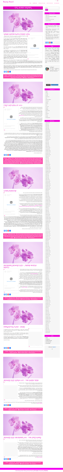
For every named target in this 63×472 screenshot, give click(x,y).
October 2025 (48, 136)
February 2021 (48, 214)
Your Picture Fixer (50, 3)
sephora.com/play (24, 287)
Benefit (22, 234)
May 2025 (47, 143)
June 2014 (47, 325)
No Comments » (38, 163)
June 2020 (47, 225)
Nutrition (47, 113)
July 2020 (47, 224)
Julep (55, 54)
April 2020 (47, 228)
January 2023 (48, 182)
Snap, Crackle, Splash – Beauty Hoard (52, 31)
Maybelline (10, 161)
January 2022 (48, 199)
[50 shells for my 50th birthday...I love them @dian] (46, 78)
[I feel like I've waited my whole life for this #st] (54, 82)
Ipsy (50, 54)
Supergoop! (11, 163)
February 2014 (48, 331)
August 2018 (48, 256)
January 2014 (48, 332)
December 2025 (48, 133)
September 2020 (48, 221)
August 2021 (48, 206)
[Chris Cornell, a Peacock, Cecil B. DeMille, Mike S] (54, 80)
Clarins (32, 234)
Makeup (25, 77)
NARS (17, 161)
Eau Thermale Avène (17, 159)
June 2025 (47, 142)
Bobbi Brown (28, 75)
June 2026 (47, 125)
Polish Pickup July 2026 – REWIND (51, 16)
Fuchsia (52, 51)
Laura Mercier (32, 160)
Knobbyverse (35, 3)
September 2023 (48, 171)
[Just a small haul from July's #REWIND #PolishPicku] (57, 76)
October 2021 (48, 203)
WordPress (46, 470)
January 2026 (48, 132)
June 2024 (47, 158)
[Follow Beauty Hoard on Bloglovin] (52, 347)
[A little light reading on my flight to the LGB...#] (57, 82)
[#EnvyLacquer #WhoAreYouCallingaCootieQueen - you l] (54, 73)
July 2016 (47, 290)
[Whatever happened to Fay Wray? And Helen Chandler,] (50, 80)
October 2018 (48, 253)
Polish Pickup (50, 56)
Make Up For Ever (35, 462)
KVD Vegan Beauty (17, 160)
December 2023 (48, 167)
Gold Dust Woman (48, 20)
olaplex (19, 76)
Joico (23, 235)
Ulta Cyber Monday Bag (34, 273)
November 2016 (48, 285)
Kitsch (34, 235)
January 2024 (48, 165)
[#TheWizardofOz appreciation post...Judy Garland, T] (46, 82)
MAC (5, 236)
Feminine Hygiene (48, 99)
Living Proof (37, 160)
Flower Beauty (28, 159)
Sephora (35, 297)
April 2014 (47, 328)
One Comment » (31, 77)
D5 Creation (36, 470)
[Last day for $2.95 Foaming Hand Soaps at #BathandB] (46, 76)
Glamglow (28, 408)
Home (30, 3)
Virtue (14, 77)
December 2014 (48, 317)
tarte (25, 236)
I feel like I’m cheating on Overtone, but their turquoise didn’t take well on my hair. (30, 206)
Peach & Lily (25, 161)
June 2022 (47, 192)
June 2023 (47, 175)
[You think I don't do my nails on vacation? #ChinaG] (50, 78)
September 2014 (48, 321)
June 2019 (47, 242)
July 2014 (47, 324)
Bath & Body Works (56, 47)
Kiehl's (31, 235)
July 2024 (47, 157)
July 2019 (47, 240)
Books (47, 92)
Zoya (46, 62)
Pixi (31, 161)
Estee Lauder (23, 159)
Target (46, 61)
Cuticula (51, 50)
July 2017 (47, 274)
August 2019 (48, 239)
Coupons (36, 158)
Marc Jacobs (8, 236)
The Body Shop (28, 236)
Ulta (38, 76)
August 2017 (47, 272)
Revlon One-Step (21, 115)
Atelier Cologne (21, 351)
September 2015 (48, 304)
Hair (29, 163)
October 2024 (48, 153)
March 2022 (48, 196)
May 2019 (47, 243)
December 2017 (48, 267)
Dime (38, 75)
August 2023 (48, 172)
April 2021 (47, 211)
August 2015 (47, 306)
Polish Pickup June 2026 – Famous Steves (52, 35)
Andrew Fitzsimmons (19, 158)
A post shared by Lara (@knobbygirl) (33, 57)
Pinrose (40, 351)
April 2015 (47, 311)
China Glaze (54, 48)
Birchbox (49, 48)
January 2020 (48, 232)
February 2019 (48, 247)
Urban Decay (17, 163)
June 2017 (47, 275)
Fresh (32, 159)
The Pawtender (56, 3)
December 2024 (48, 150)
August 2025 (48, 139)
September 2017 (48, 271)
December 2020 (48, 217)
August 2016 (48, 289)
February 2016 (48, 297)
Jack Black (20, 235)
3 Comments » (34, 463)
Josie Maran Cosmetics (33, 408)
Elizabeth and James (28, 462)
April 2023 (47, 178)
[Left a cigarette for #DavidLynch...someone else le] (50, 82)
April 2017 (47, 278)
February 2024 (48, 164)
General (47, 102)
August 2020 (48, 222)
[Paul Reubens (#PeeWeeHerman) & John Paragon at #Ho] (57, 80)
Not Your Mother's (17, 236)
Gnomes (47, 103)
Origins (22, 76)
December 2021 (48, 200)
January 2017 (48, 282)
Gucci (8, 76)
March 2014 (47, 329)
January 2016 (48, 299)
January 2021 (48, 215)
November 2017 (48, 268)
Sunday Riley (35, 76)
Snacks (47, 116)
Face (24, 163)
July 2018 (47, 257)
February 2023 (48, 181)
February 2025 (48, 147)
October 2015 (48, 303)
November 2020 (48, 218)
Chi (31, 75)
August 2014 (48, 322)
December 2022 (48, 183)
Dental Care (47, 96)
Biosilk (25, 234)
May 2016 (47, 293)
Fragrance (27, 163)
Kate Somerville (27, 235)
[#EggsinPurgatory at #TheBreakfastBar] (54, 78)
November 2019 (48, 235)
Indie (48, 54)
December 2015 (48, 300)
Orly (56, 55)
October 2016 (48, 286)
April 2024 (47, 161)
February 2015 (48, 314)
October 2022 (48, 186)
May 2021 (47, 210)
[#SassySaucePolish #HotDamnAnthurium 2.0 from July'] (46, 73)
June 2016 (47, 292)
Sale (27, 76)
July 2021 (47, 207)
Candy (47, 95)
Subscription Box (10, 299)
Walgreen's (58, 61)
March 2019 (47, 246)
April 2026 (47, 128)
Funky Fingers (55, 51)
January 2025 (48, 149)
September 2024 (48, 154)
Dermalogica (34, 75)
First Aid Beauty (47, 51)
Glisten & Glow (55, 53)
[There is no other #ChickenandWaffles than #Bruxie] (46, 80)
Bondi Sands (30, 158)
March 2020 (48, 229)
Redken (25, 76)
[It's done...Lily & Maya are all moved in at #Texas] (50, 76)
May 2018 (47, 260)
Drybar (11, 159)
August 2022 (48, 189)
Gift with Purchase (36, 159)
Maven (52, 55)
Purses (47, 114)
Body (22, 163)
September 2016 (48, 288)
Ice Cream (47, 106)
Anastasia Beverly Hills (21, 297)
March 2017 (47, 279)
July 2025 (47, 140)
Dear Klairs (40, 158)
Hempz (9, 160)
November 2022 (48, 185)
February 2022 (48, 197)
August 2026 (48, 122)
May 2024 (47, 160)
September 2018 (48, 254)
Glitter (46, 54)
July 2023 (47, 174)
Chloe (25, 408)
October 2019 (48, 236)
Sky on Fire (47, 15)
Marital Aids (48, 110)
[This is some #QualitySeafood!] (57, 78)
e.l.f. (13, 159)
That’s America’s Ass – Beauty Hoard (52, 34)
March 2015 (47, 313)
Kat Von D (36, 351)
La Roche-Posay (12, 76)
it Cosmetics (52, 54)
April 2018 (47, 261)
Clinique (33, 158)
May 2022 (47, 193)
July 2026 (47, 124)
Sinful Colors (55, 58)
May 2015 (47, 310)
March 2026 (48, 129)
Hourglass (12, 160)
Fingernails (56, 50)
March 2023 (48, 179)
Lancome (28, 160)
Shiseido (35, 161)
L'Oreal (46, 55)
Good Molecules (15, 235)
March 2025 (48, 146)
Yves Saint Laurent (19, 77)
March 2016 (47, 296)
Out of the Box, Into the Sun (50, 19)
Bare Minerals (20, 75)
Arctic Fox (19, 234)
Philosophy (29, 161)
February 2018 (48, 264)
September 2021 (48, 204)
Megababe (13, 161)
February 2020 (48, 231)
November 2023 (48, 168)
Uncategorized (48, 117)
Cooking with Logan (41, 3)
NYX (18, 161)
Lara (6, 75)
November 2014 (48, 318)
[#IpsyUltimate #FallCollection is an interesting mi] (57, 73)
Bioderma (24, 75)
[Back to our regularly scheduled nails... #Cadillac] (54, 76)
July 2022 (47, 190)
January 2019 (48, 249)
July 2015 (47, 307)
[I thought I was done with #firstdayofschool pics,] (50, 73)
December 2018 (48, 250)
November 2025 (48, 135)
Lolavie (16, 76)
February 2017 (48, 281)
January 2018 (48, 265)
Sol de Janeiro (30, 76)
